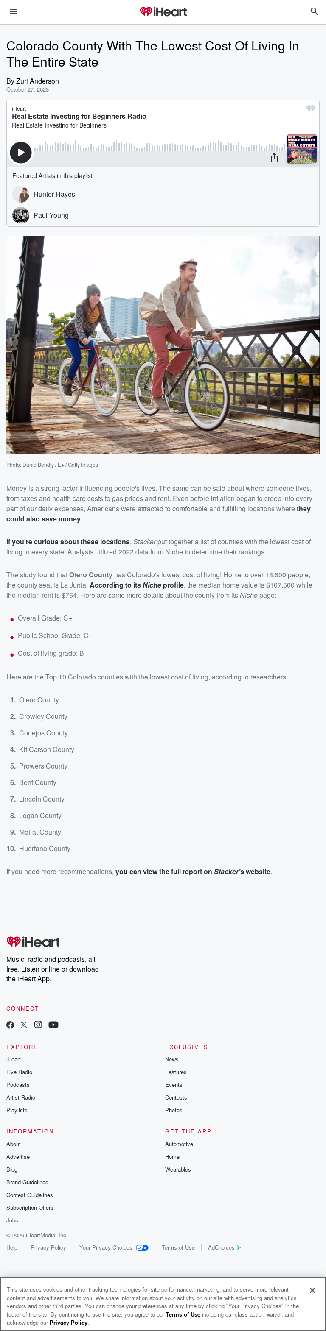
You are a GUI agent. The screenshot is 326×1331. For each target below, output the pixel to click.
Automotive (179, 1144)
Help (11, 1247)
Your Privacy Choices (105, 1247)
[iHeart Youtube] (53, 1025)
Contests (176, 1097)
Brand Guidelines (27, 1182)
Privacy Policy (48, 1247)
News (172, 1059)
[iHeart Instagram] (38, 1025)
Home (172, 1157)
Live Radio (19, 1072)
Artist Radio (20, 1097)
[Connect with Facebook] (10, 1025)
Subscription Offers (29, 1207)
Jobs (12, 1220)
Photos (174, 1110)
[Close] (312, 1290)
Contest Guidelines (29, 1195)
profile (172, 585)
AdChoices (221, 1247)
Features (176, 1072)
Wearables (178, 1169)
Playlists (17, 1110)
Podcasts (18, 1084)
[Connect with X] (23, 1025)
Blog (11, 1169)
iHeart (13, 1059)
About (13, 1144)
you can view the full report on (164, 871)
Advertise (18, 1157)
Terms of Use (178, 1247)
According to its (116, 585)
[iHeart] (163, 12)
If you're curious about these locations (68, 541)
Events (174, 1084)
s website (255, 871)
